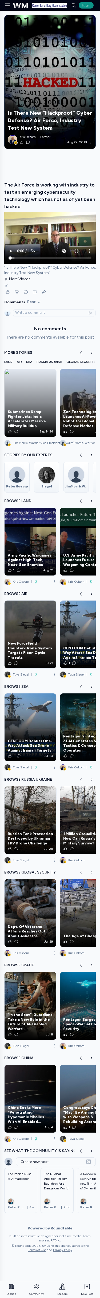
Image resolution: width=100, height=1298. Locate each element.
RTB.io (55, 1240)
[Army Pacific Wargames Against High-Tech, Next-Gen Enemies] (30, 541)
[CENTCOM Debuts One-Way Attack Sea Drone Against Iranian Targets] (30, 727)
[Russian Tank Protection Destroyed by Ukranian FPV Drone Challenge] (30, 820)
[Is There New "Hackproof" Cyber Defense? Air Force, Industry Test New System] (50, 82)
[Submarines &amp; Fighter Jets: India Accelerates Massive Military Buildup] (30, 403)
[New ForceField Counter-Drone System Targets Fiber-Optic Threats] (30, 634)
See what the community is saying (40, 1151)
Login (86, 5)
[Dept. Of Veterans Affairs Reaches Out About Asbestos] (30, 913)
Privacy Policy (62, 1250)
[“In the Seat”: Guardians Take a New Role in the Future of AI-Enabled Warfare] (30, 1006)
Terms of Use (37, 1250)
